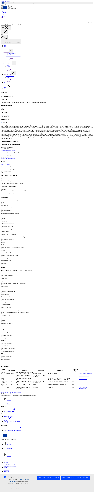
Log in (5, 12)
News (7, 65)
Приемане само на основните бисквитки (75, 478)
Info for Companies (10, 53)
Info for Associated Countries (13, 54)
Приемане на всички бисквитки (48, 478)
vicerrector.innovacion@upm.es (8, 150)
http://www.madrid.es (84, 376)
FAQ (5, 82)
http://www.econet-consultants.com (83, 388)
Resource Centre (7, 74)
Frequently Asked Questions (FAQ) (12, 421)
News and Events (8, 64)
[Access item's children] (11, 51)
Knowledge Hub (10, 76)
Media (7, 77)
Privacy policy (7, 468)
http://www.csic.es (83, 379)
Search (5, 20)
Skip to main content (5, 1)
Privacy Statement (8, 422)
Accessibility (6, 471)
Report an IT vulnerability (10, 464)
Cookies (5, 467)
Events (8, 66)
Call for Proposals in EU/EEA (13, 56)
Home (5, 45)
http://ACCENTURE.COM (85, 373)
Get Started (6, 52)
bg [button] (4, 16)
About (5, 46)
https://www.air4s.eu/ (5, 115)
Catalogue (6, 48)
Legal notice (6, 470)
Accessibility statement (9, 416)
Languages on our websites (10, 466)
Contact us (6, 462)
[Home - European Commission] (11, 8)
